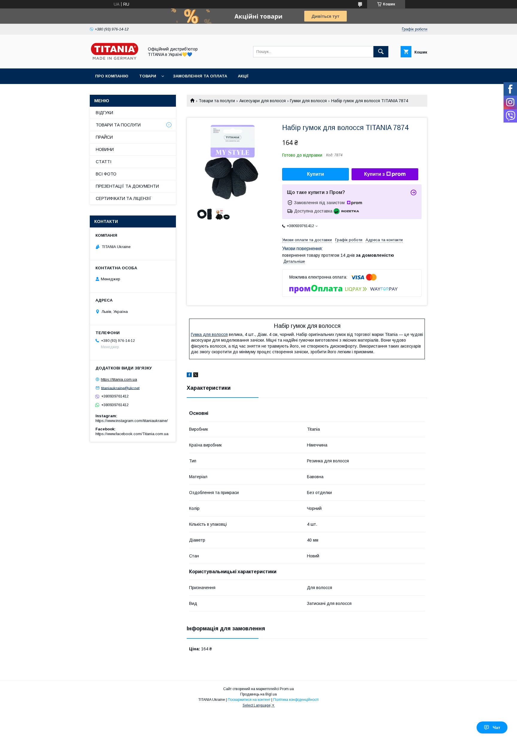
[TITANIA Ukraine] (115, 60)
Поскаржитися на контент (249, 700)
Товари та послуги (217, 100)
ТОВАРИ (147, 76)
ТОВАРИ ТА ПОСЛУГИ (118, 125)
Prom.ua (287, 689)
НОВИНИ (105, 149)
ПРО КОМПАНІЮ (111, 76)
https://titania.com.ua (119, 379)
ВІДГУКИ (104, 112)
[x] (195, 375)
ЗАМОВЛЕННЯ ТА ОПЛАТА (200, 76)
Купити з (374, 174)
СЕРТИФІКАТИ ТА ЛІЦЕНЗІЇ (123, 198)
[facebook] (189, 375)
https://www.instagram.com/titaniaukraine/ (131, 420)
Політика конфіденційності (296, 700)
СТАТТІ (103, 161)
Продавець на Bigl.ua (258, 694)
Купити (315, 174)
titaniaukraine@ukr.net (120, 388)
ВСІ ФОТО (106, 174)
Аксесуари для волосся (262, 100)
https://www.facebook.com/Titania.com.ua (131, 434)
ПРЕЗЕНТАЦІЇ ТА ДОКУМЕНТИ (127, 186)
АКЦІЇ (243, 76)
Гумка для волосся (209, 334)
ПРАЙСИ (104, 137)
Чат (496, 727)
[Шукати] (380, 51)
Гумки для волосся (308, 100)
